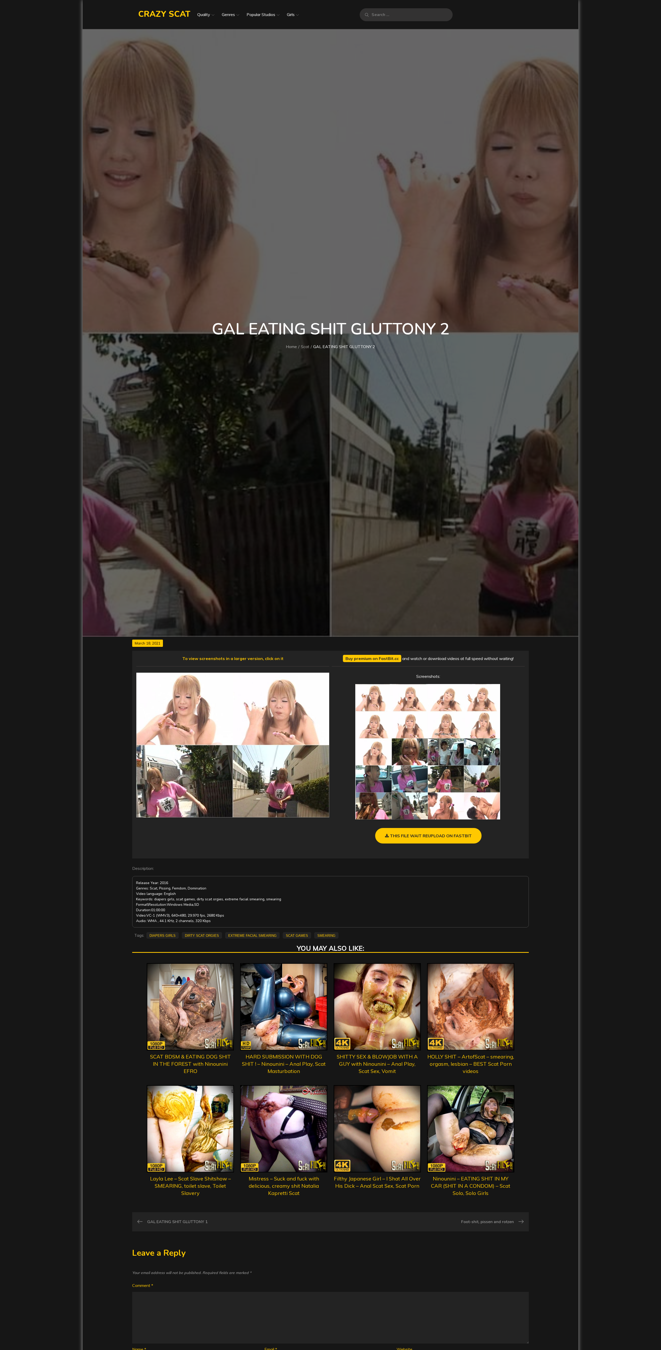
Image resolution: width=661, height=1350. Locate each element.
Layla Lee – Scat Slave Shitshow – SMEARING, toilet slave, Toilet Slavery (190, 1185)
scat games (297, 935)
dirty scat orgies (202, 935)
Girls (291, 14)
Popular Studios (261, 14)
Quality (203, 14)
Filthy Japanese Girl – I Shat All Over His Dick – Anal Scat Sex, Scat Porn (377, 1182)
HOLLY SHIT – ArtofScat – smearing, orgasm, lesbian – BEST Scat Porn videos (470, 1063)
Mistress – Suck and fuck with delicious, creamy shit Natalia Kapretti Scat (284, 1185)
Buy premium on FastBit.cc (372, 658)
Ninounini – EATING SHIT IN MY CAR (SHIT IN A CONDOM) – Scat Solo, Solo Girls (470, 1185)
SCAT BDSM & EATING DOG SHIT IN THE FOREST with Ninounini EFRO (190, 1063)
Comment (142, 1285)
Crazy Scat (164, 14)
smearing (326, 935)
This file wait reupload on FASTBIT (430, 835)
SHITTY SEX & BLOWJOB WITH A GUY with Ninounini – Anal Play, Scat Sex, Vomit (377, 1063)
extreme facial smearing (252, 935)
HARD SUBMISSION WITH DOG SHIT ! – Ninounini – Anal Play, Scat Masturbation (284, 1063)
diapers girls (162, 935)
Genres (228, 14)
